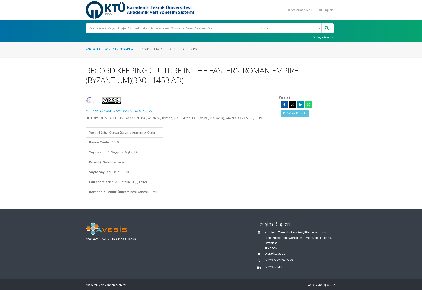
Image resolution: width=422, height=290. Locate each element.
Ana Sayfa (93, 49)
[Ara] (327, 28)
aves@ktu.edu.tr (275, 253)
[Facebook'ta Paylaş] (284, 104)
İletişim (132, 239)
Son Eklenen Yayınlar (120, 49)
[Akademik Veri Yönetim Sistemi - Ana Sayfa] (106, 10)
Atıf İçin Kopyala (296, 113)
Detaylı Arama (322, 37)
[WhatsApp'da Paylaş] (308, 104)
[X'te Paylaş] (292, 104)
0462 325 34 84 (274, 267)
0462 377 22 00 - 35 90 (279, 260)
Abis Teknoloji (317, 285)
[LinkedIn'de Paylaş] (300, 104)
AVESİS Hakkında (113, 239)
